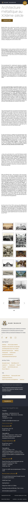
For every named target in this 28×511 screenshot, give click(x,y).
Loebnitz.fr (4, 365)
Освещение (5, 352)
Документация (6, 363)
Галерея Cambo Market (9, 441)
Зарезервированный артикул (9, 356)
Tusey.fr (4, 367)
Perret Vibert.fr (5, 369)
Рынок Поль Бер (7, 458)
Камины (4, 344)
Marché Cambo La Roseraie (9, 473)
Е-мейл (4, 395)
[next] (24, 303)
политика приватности (19, 495)
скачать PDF (7, 20)
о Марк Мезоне (6, 375)
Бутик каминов (7, 426)
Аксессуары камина (13, 344)
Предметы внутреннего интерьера (10, 346)
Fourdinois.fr (12, 365)
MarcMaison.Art (15, 363)
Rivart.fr (19, 365)
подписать (7, 401)
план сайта (19, 499)
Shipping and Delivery (7, 377)
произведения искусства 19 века (10, 348)
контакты (25, 499)
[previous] (3, 303)
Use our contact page (7, 423)
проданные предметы (7, 354)
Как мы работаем (15, 375)
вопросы (22, 379)
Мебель (17, 350)
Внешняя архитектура (7, 350)
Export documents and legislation (10, 379)
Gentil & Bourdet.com (13, 367)
